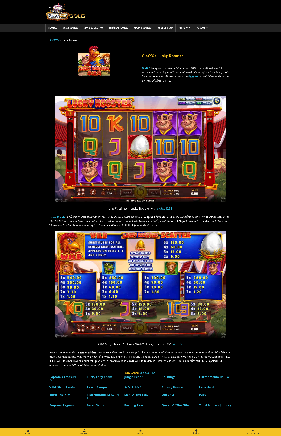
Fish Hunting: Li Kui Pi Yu (103, 396)
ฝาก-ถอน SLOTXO (93, 27)
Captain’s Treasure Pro (63, 378)
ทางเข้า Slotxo (143, 27)
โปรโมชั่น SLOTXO (118, 27)
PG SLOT (200, 27)
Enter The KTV (59, 395)
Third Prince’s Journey (215, 405)
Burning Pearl (134, 405)
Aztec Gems (95, 405)
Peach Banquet (98, 387)
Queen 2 (168, 395)
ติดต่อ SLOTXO (165, 27)
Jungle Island (133, 377)
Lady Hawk (207, 387)
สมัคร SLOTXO (71, 27)
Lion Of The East (136, 395)
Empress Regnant (62, 405)
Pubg (202, 395)
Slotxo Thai (148, 373)
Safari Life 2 (133, 387)
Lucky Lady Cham (99, 377)
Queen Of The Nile (175, 405)
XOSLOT (178, 344)
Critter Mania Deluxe (214, 377)
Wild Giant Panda (62, 387)
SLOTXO (52, 27)
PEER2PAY (184, 27)
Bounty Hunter (173, 387)
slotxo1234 (164, 208)
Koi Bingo (168, 377)
